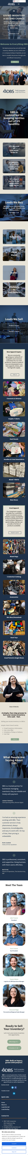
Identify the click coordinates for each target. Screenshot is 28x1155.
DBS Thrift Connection (10, 1121)
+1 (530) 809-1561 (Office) (11, 1129)
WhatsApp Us (13, 1042)
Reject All (14, 1151)
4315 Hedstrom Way (9, 1123)
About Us (4, 1105)
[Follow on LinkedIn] (12, 1087)
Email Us (15, 61)
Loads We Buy (5, 1109)
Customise (14, 1147)
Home (3, 1102)
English (17, 1)
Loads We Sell (5, 1107)
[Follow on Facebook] (15, 1087)
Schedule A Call (13, 1048)
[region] (14, 1142)
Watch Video (14, 28)
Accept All (14, 1143)
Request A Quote (15, 532)
